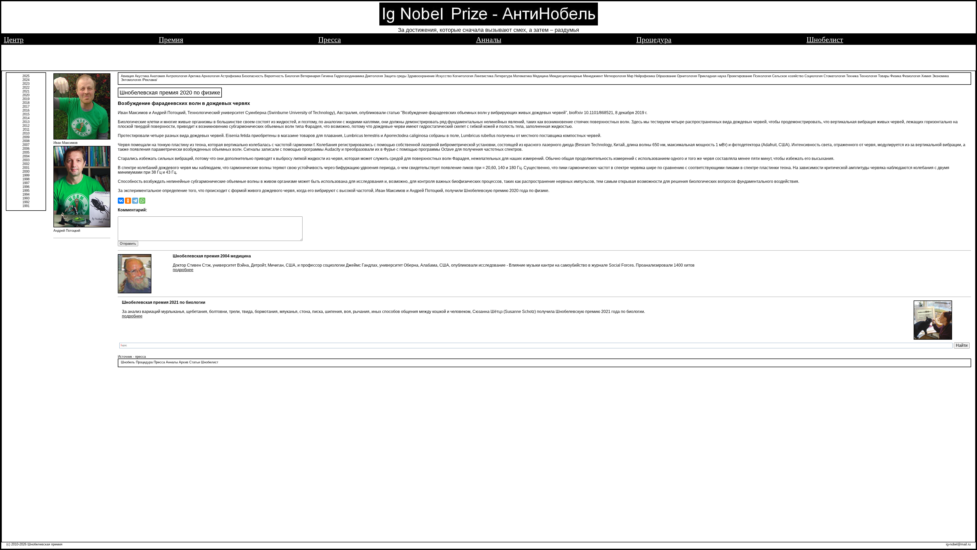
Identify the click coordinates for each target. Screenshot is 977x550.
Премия (171, 39)
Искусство (444, 76)
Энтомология (131, 80)
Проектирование (739, 76)
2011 (26, 129)
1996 (26, 187)
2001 (26, 168)
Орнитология (687, 76)
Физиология (911, 76)
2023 (26, 84)
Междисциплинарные (565, 76)
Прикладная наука (712, 76)
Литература (503, 76)
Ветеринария (310, 76)
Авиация (127, 76)
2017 (26, 106)
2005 (26, 152)
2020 (26, 95)
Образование (666, 76)
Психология (762, 76)
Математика (522, 76)
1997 (26, 183)
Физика (895, 76)
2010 (26, 133)
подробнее (183, 270)
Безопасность (252, 76)
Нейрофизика (644, 76)
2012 (26, 126)
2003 (26, 160)
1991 (26, 206)
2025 (26, 76)
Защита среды (395, 76)
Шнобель (128, 362)
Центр (14, 39)
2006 (26, 148)
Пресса (329, 39)
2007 (26, 145)
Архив (183, 362)
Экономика (940, 76)
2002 (26, 164)
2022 (26, 87)
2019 (26, 99)
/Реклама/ (149, 80)
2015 (26, 114)
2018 (26, 103)
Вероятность (274, 76)
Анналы (488, 39)
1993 (26, 198)
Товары (883, 76)
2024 (26, 80)
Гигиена (327, 76)
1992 (26, 202)
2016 (26, 110)
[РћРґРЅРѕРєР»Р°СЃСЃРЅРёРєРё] (128, 201)
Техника (852, 76)
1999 (26, 175)
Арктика (194, 76)
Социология (813, 76)
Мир (630, 76)
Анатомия (157, 76)
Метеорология (615, 76)
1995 (26, 191)
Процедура (653, 39)
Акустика (142, 76)
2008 (26, 141)
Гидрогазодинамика (349, 76)
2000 (26, 171)
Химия (926, 76)
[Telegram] (135, 201)
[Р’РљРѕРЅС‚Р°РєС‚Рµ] (121, 201)
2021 (26, 91)
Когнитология (463, 76)
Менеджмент (593, 76)
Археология (211, 76)
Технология (868, 76)
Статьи (194, 362)
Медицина (540, 76)
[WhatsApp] (142, 201)
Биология (292, 76)
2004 (26, 156)
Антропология (176, 76)
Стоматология (834, 76)
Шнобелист (825, 39)
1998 (26, 179)
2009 (26, 137)
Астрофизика (231, 76)
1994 (26, 194)
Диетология (374, 76)
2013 (26, 122)
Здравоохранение (421, 76)
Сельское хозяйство (787, 76)
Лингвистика (483, 76)
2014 (26, 118)
